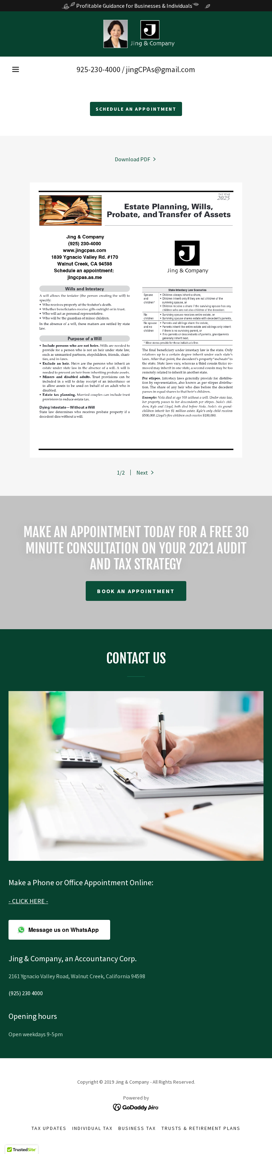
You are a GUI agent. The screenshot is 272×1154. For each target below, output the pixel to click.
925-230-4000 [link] (98, 69)
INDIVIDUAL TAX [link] (92, 1128)
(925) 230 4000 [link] (25, 993)
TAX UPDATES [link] (49, 1128)
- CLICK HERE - (28, 901)
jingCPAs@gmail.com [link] (160, 69)
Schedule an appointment (136, 109)
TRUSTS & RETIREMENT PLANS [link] (201, 1128)
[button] (15, 69)
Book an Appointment (136, 591)
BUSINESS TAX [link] (137, 1128)
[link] (136, 34)
